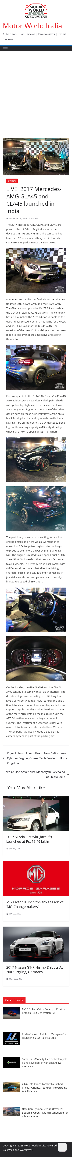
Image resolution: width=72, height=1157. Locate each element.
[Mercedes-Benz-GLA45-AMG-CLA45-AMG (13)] (36, 508)
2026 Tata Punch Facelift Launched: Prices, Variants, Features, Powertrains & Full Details (44, 1087)
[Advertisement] (36, 89)
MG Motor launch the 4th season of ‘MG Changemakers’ (34, 904)
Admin (34, 218)
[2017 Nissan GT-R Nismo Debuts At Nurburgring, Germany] (36, 929)
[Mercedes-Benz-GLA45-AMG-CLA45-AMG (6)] (36, 610)
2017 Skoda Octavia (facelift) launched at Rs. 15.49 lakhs (29, 839)
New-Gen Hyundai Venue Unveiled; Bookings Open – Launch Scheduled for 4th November (45, 1112)
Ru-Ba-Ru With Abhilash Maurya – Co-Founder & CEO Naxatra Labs (44, 1035)
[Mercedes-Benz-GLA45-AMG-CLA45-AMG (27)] (36, 270)
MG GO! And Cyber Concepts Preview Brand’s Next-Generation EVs (43, 1010)
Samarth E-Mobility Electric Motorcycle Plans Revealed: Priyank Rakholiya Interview (44, 1062)
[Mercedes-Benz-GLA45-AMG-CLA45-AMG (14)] (36, 367)
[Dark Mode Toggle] (62, 1147)
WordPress (26, 1150)
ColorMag (8, 1150)
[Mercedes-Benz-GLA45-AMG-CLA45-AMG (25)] (36, 459)
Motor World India (32, 25)
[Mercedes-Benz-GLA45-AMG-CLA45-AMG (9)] (36, 658)
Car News (12, 181)
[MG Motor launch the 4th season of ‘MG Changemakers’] (36, 864)
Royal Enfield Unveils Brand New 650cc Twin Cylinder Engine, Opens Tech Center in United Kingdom (38, 758)
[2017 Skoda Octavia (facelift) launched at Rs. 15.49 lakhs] (36, 798)
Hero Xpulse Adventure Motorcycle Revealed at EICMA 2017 (34, 774)
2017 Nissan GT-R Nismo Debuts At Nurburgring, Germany (34, 969)
